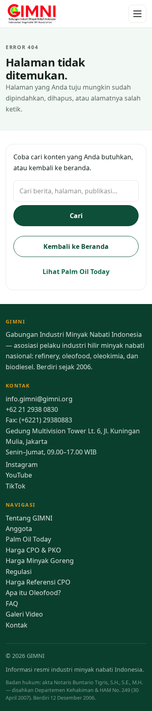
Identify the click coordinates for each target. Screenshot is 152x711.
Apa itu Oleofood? (33, 592)
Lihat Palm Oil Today (76, 271)
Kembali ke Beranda (76, 246)
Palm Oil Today (28, 539)
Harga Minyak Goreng (40, 560)
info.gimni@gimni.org (39, 398)
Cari (76, 215)
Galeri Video (24, 614)
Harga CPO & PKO (33, 550)
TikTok (16, 486)
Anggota (19, 528)
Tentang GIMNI (29, 518)
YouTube (19, 475)
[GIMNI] (32, 14)
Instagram (22, 464)
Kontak (17, 625)
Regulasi (19, 571)
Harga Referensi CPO (38, 582)
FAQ (12, 603)
